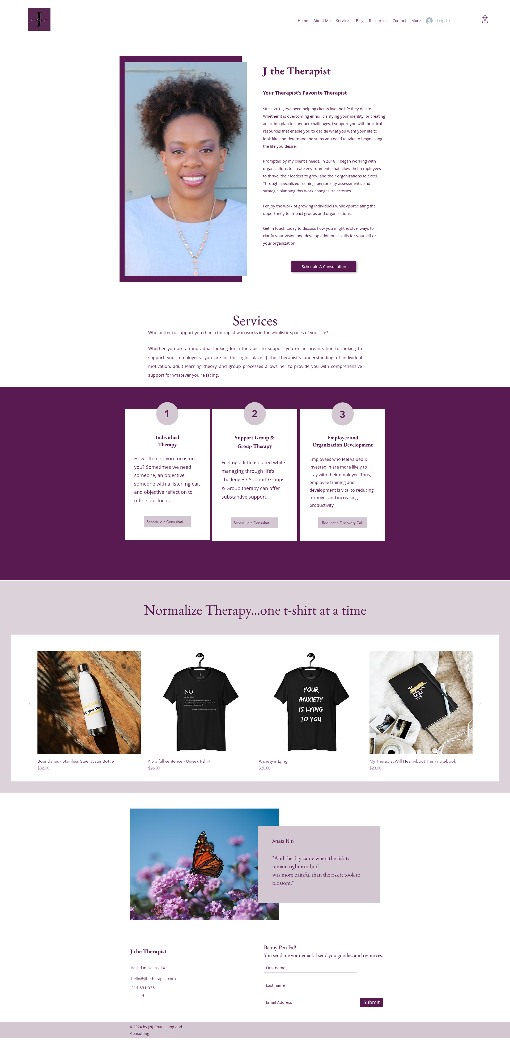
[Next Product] (480, 702)
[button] (485, 19)
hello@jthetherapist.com (153, 978)
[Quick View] (89, 703)
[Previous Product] (30, 702)
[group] (255, 711)
